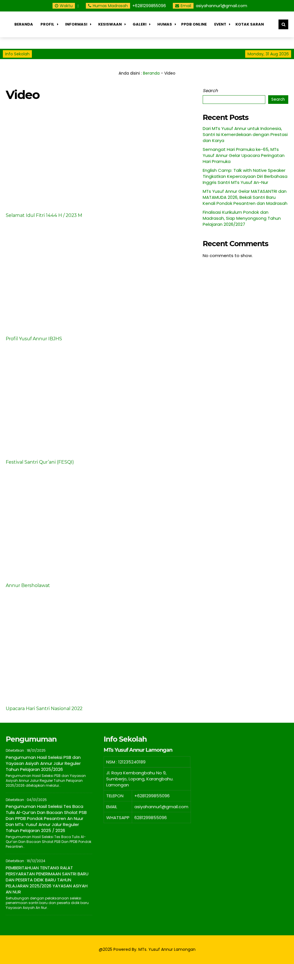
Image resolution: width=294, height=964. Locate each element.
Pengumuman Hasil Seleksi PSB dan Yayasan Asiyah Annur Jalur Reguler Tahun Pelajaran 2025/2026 (43, 763)
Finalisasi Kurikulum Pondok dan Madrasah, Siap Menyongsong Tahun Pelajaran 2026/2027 (242, 218)
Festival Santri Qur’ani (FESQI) (40, 462)
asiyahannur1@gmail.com (221, 6)
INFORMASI (76, 24)
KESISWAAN (110, 24)
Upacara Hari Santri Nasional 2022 (44, 708)
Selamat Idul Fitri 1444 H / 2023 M (44, 215)
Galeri (139, 24)
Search (210, 91)
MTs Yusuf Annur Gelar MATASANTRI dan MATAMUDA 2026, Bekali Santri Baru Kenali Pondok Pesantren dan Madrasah (245, 197)
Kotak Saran (249, 24)
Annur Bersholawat (28, 585)
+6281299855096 (149, 6)
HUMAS (164, 24)
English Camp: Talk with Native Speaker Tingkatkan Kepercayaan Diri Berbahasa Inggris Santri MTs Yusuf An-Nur (245, 176)
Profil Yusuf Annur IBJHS (34, 338)
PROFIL (47, 24)
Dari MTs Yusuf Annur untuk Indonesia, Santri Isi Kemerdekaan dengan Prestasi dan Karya (245, 134)
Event (220, 24)
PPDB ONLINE (194, 24)
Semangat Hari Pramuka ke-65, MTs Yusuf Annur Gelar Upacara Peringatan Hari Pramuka (244, 155)
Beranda (23, 24)
